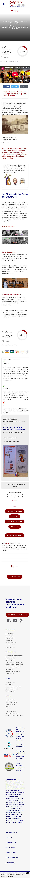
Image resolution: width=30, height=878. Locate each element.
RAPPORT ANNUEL (10, 645)
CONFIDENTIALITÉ (11, 842)
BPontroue (6, 543)
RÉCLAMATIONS (10, 847)
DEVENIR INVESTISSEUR (11, 702)
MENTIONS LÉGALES (11, 832)
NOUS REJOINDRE (10, 638)
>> (17, 566)
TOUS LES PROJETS (10, 682)
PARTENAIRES (9, 640)
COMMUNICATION (10, 673)
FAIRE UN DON (9, 684)
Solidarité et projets (15, 511)
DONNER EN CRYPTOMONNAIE (13, 687)
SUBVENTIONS (9, 669)
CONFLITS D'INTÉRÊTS (12, 857)
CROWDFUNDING (10, 658)
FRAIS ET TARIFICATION (11, 711)
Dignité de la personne (14, 521)
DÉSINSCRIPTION (11, 852)
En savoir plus (9, 876)
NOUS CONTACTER (10, 647)
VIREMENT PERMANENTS (12, 689)
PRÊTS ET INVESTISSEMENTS (13, 671)
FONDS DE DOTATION (11, 642)
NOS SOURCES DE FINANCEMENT (14, 656)
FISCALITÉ (8, 709)
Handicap (15, 516)
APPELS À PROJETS (10, 660)
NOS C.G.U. (9, 837)
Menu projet (15, 11)
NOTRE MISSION (10, 633)
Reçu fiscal (14, 526)
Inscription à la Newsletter (17, 614)
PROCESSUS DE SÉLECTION (13, 713)
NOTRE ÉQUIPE (9, 636)
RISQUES (8, 706)
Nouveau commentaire (14, 535)
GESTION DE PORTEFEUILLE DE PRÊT (15, 715)
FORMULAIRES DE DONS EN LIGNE (14, 665)
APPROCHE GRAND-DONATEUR (13, 667)
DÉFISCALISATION (10, 691)
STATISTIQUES (10, 862)
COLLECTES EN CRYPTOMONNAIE (14, 662)
